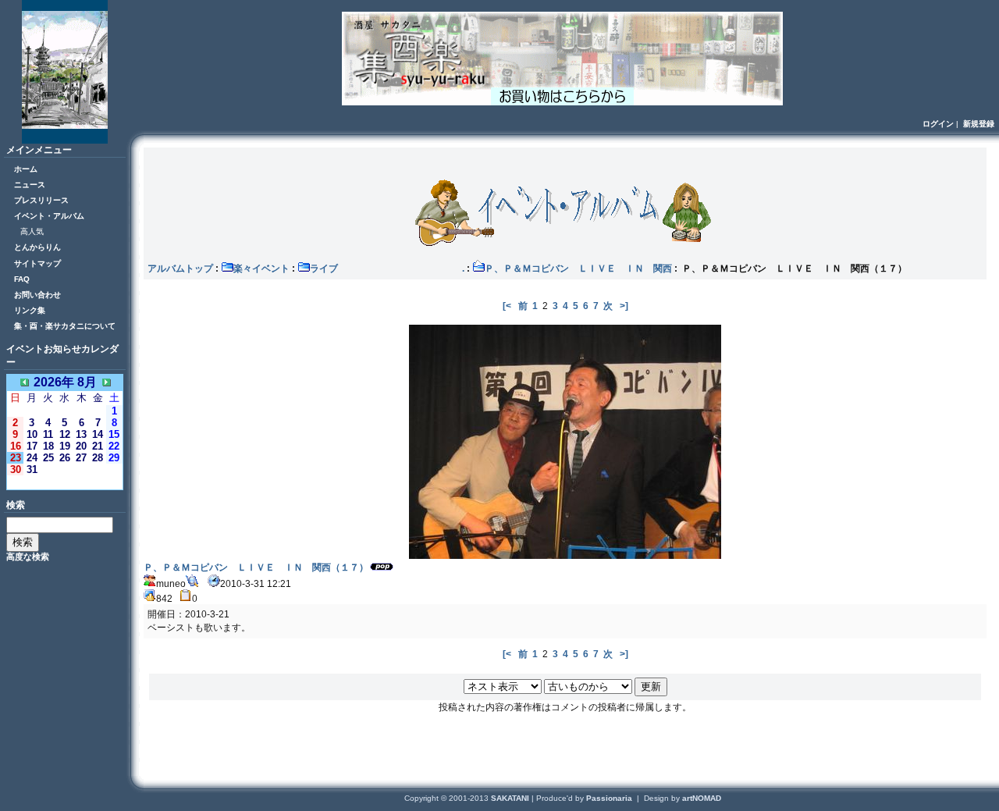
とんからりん (37, 247)
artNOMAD (701, 798)
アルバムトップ (180, 268)
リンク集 (29, 310)
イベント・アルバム (49, 216)
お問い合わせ (37, 294)
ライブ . (387, 268)
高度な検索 (27, 556)
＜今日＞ (64, 482)
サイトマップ (37, 263)
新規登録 (978, 123)
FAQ (22, 279)
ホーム (25, 169)
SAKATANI (511, 798)
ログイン (938, 123)
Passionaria (610, 798)
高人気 (32, 231)
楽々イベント (261, 268)
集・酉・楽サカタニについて (65, 326)
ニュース (29, 184)
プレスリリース (41, 200)
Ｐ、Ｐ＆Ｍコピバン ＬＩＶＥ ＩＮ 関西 (578, 268)
